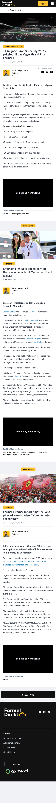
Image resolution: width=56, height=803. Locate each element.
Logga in (43, 3)
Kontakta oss (9, 747)
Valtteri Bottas (9, 311)
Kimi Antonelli (32, 320)
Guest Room (9, 752)
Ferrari (18, 376)
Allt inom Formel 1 (11, 742)
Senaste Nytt (28, 694)
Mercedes (9, 264)
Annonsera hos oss (12, 738)
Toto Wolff (37, 342)
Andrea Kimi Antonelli (21, 454)
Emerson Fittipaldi (33, 338)
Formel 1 (6, 213)
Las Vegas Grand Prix (13, 46)
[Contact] (12, 76)
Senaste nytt (15, 10)
